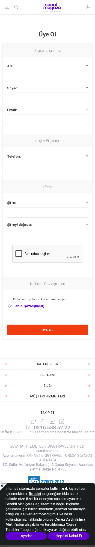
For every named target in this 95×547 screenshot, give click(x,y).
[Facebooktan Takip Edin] (43, 421)
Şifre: (11, 203)
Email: (12, 110)
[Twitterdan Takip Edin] (33, 421)
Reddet (35, 494)
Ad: (10, 66)
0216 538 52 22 (52, 427)
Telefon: (14, 156)
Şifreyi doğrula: (19, 225)
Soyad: (12, 88)
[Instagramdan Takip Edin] (52, 421)
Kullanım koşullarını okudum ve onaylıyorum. (42, 299)
